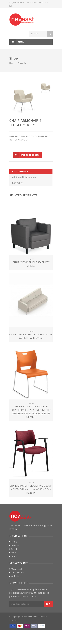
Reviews (17, 182)
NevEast (33, 616)
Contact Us (16, 556)
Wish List (15, 576)
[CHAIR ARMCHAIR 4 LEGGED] (23, 97)
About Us (15, 545)
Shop (13, 552)
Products (22, 63)
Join (48, 604)
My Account (16, 569)
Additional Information (24, 177)
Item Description (20, 171)
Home (12, 63)
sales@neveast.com (39, 2)
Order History (17, 572)
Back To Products (30, 155)
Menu (20, 42)
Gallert (14, 549)
